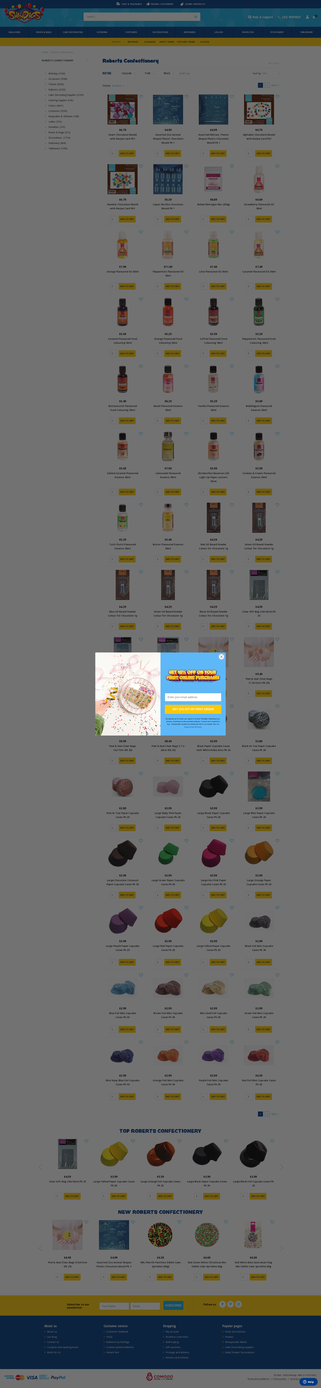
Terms (199, 727)
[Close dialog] (221, 657)
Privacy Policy (189, 727)
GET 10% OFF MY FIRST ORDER (193, 709)
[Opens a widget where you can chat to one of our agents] (308, 1382)
